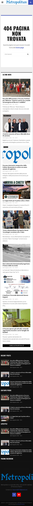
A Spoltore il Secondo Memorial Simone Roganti (15, 296)
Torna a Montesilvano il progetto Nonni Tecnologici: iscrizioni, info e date (15, 231)
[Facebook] (14, 495)
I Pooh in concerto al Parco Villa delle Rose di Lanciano (16, 135)
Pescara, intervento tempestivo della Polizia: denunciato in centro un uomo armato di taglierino (15, 167)
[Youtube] (19, 495)
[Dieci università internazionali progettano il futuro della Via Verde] (16, 253)
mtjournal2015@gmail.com (19, 489)
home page (20, 48)
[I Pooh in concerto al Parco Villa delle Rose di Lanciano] (16, 123)
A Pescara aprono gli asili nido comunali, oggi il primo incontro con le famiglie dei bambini (16, 331)
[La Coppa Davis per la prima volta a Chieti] (16, 190)
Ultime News (7, 75)
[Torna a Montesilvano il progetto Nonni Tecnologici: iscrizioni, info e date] (16, 219)
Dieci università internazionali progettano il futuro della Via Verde (16, 265)
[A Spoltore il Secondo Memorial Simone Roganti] (16, 284)
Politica (5, 80)
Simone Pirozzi (21, 504)
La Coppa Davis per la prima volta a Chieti (16, 201)
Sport (5, 182)
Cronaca (6, 147)
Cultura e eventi (7, 115)
